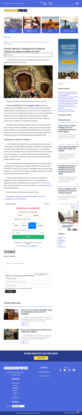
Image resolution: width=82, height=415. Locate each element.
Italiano (50, 2)
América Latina (62, 237)
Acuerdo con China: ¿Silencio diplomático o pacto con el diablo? (66, 110)
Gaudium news (8, 42)
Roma (59, 245)
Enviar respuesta (40, 274)
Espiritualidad (61, 240)
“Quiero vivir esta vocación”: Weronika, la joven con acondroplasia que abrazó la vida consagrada (36, 311)
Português (43, 2)
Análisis (60, 239)
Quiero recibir (41, 358)
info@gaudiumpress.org (44, 372)
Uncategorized (62, 247)
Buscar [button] (61, 84)
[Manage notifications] (78, 411)
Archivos (9, 406)
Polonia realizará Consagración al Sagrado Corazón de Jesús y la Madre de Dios (24, 50)
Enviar (10, 291)
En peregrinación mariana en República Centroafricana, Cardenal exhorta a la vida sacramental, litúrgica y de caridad (68, 101)
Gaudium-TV (61, 242)
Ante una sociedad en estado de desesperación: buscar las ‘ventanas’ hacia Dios (67, 106)
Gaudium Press (33, 105)
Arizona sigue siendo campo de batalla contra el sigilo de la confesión (36, 330)
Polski (51, 4)
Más (24, 324)
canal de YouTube (45, 185)
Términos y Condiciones (71, 413)
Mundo (7, 37)
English (45, 4)
